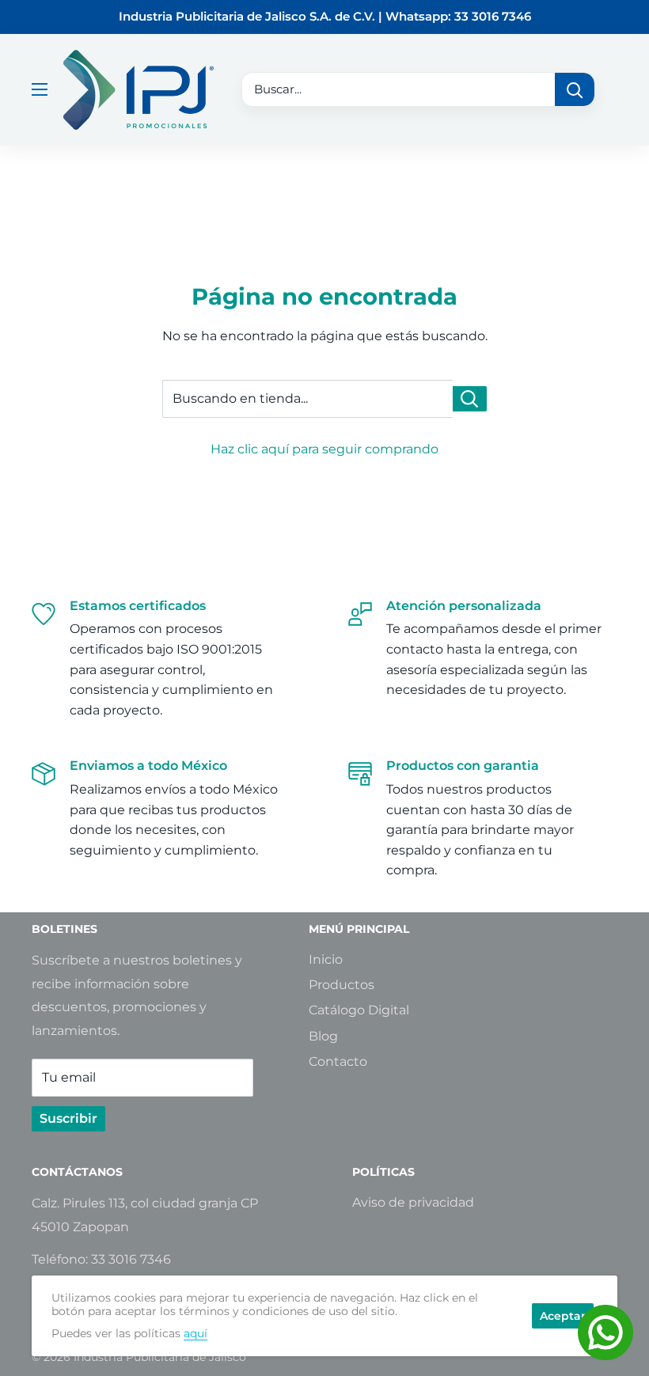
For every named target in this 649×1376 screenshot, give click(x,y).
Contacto (338, 1061)
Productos (341, 984)
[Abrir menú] (39, 89)
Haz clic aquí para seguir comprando (324, 449)
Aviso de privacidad (413, 1202)
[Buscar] (574, 89)
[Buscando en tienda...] (470, 398)
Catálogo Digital (359, 1010)
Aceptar (563, 1316)
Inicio (326, 959)
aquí (195, 1333)
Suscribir (68, 1118)
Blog (323, 1036)
